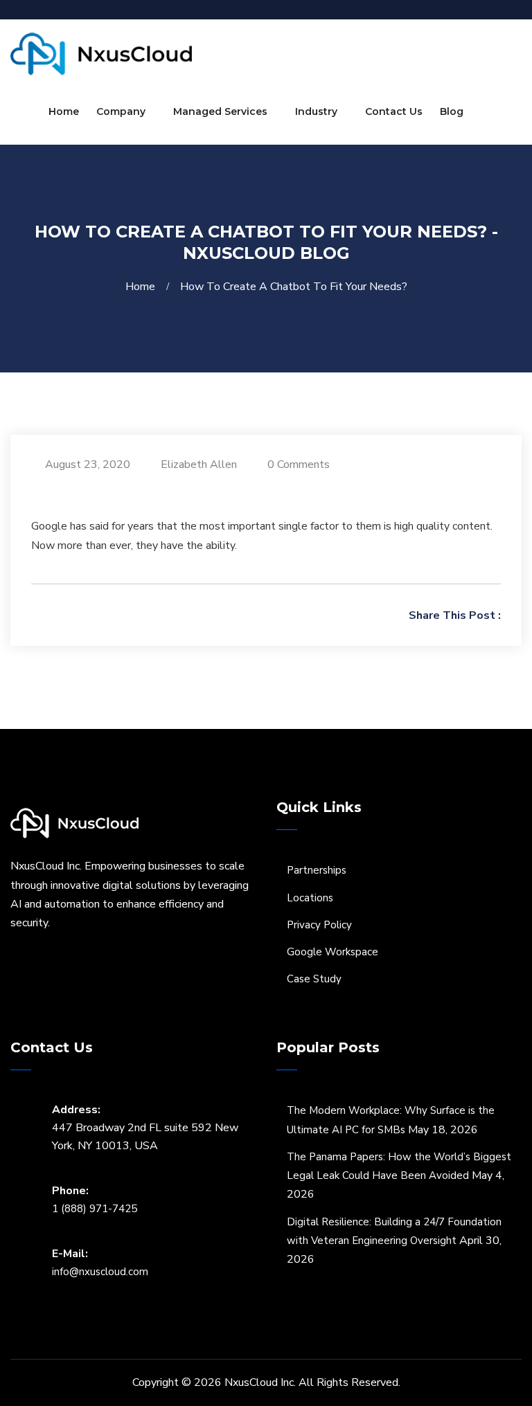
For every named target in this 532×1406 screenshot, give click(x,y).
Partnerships (316, 870)
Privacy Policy (319, 925)
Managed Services (220, 111)
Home (63, 111)
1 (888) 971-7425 (94, 1209)
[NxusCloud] (101, 53)
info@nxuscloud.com (100, 1272)
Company (120, 111)
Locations (310, 898)
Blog (451, 111)
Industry (316, 111)
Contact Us (394, 111)
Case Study (314, 979)
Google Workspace (332, 952)
